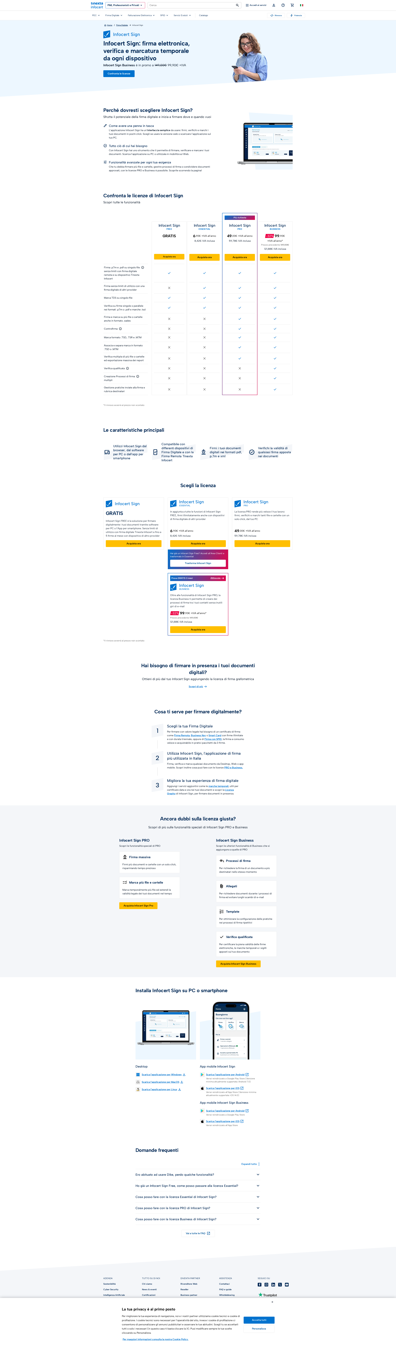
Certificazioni (148, 1295)
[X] (280, 1284)
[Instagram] (266, 1284)
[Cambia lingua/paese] (301, 5)
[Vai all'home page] (97, 5)
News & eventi (149, 1289)
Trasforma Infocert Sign (198, 563)
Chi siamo (147, 1284)
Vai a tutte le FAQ (198, 1233)
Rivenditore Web (189, 1284)
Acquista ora (169, 256)
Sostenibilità (109, 1284)
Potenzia (296, 15)
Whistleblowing (227, 1295)
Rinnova (276, 15)
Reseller (184, 1289)
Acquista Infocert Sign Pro (138, 905)
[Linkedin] (273, 1284)
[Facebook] (259, 1284)
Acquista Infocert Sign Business (238, 963)
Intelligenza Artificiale (114, 1295)
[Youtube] (287, 1284)
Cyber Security (110, 1289)
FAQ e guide (225, 1289)
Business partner (189, 1295)
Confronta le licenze (119, 73)
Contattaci (224, 1284)
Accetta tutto (259, 1320)
